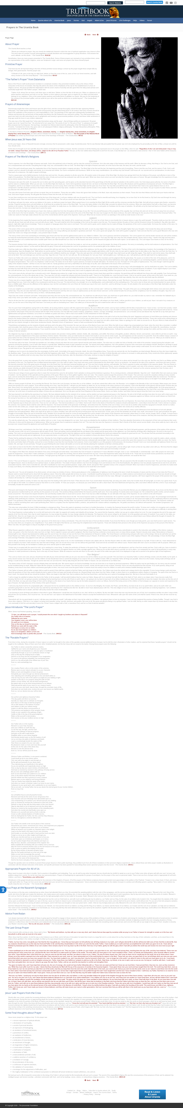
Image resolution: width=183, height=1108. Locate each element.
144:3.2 (58, 633)
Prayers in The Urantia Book (22, 27)
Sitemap (97, 1094)
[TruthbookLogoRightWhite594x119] (91, 11)
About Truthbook (86, 1092)
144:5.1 (130, 865)
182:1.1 (15, 989)
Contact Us (71, 1090)
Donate (75, 1092)
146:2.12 (47, 884)
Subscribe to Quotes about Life (99, 1090)
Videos (84, 1090)
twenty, (53, 132)
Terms (114, 1092)
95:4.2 (80, 135)
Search (102, 1092)
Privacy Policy (88, 1094)
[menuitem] (33, 20)
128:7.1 (43, 152)
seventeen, (47, 132)
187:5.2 (60, 1009)
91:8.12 (47, 55)
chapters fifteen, (36, 132)
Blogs (79, 1090)
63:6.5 (55, 75)
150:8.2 (33, 909)
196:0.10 (122, 1077)
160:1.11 (67, 924)
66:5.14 (13, 100)
